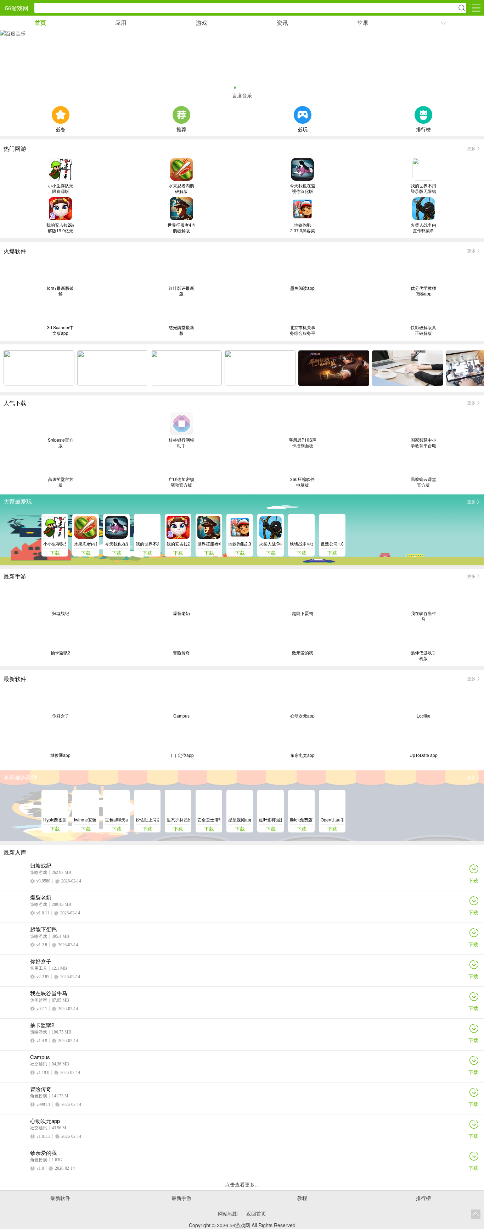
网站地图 (228, 1213)
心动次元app (302, 716)
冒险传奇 (181, 652)
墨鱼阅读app (302, 288)
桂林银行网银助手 (181, 442)
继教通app (60, 755)
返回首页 (256, 1213)
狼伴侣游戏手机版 (423, 655)
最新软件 (60, 1197)
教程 (302, 1197)
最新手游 (181, 1197)
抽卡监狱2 (60, 652)
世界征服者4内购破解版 (182, 227)
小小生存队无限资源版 (60, 188)
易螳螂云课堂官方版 (423, 482)
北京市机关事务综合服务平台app (302, 330)
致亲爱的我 (302, 652)
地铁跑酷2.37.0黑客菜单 (302, 227)
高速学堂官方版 (60, 482)
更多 (471, 148)
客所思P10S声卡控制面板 (302, 442)
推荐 (181, 129)
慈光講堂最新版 (181, 330)
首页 (40, 22)
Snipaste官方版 (60, 442)
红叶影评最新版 (181, 291)
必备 (61, 129)
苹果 (362, 22)
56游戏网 (16, 8)
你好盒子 (60, 716)
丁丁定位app (181, 755)
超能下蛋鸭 (302, 613)
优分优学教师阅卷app (423, 291)
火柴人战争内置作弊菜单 (423, 227)
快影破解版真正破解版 (423, 330)
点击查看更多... (242, 1184)
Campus (181, 716)
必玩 (303, 129)
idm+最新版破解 (60, 291)
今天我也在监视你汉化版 (302, 188)
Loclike (423, 716)
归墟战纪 (60, 613)
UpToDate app (424, 755)
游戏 (201, 22)
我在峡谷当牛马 (423, 616)
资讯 (282, 22)
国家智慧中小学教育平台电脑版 (423, 442)
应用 (120, 22)
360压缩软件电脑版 (302, 482)
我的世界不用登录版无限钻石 (423, 188)
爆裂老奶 (181, 613)
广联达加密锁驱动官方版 (181, 482)
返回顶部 (475, 1214)
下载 (473, 880)
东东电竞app (302, 755)
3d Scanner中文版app (60, 330)
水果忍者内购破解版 (181, 188)
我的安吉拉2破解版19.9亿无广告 (60, 227)
